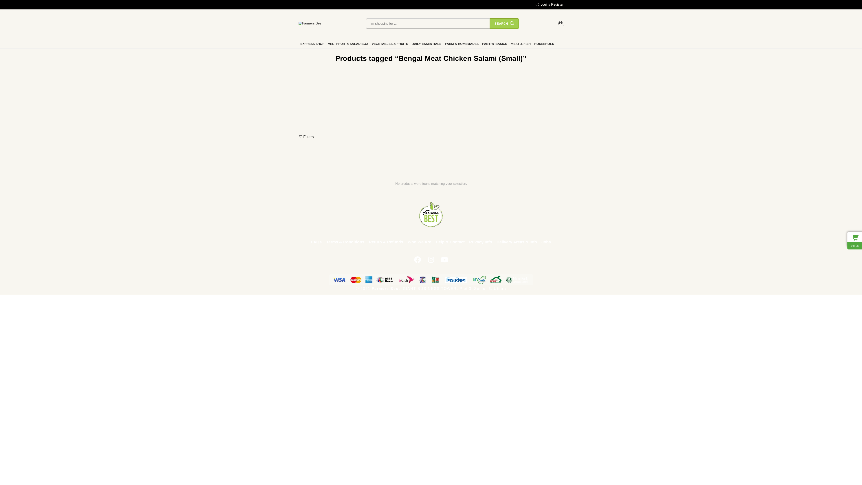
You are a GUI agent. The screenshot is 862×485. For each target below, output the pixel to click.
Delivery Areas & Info (517, 242)
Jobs (546, 242)
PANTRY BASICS (494, 44)
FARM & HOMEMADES (462, 44)
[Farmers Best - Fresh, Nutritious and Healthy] (310, 23)
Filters (308, 137)
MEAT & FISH (521, 44)
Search (501, 23)
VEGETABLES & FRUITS (390, 44)
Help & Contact (450, 242)
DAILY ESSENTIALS (426, 44)
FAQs (316, 242)
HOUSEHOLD (544, 44)
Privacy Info (480, 242)
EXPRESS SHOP (312, 44)
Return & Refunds (386, 242)
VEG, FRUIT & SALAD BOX (348, 44)
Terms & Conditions (345, 242)
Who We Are (419, 242)
